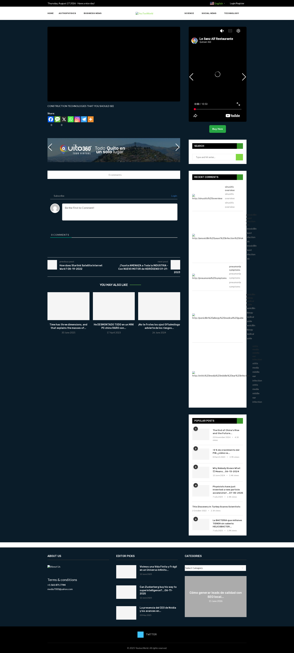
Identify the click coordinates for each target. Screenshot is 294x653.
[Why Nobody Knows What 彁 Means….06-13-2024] (200, 472)
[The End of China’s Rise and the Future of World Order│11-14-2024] (200, 434)
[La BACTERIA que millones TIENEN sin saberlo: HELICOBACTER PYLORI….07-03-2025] (200, 524)
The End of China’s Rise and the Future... (226, 432)
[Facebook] (51, 119)
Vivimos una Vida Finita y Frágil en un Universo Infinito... (158, 568)
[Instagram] (77, 119)
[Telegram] (84, 119)
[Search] (245, 13)
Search (239, 157)
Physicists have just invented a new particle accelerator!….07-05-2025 (228, 489)
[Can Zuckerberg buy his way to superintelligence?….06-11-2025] (126, 592)
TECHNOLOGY (231, 13)
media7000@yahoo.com (60, 589)
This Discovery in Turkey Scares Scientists (216, 506)
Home (50, 13)
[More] (91, 119)
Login (174, 195)
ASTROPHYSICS (67, 13)
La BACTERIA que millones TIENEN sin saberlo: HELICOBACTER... (227, 523)
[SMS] (57, 119)
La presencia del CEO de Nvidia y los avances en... (158, 609)
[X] (64, 119)
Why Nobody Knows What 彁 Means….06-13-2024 (226, 470)
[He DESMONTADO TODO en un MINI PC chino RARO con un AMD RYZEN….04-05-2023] (114, 306)
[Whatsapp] (71, 119)
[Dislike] (59, 124)
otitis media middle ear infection (257, 353)
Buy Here (217, 129)
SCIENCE (189, 13)
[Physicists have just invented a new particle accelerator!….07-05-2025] (200, 491)
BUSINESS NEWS (93, 13)
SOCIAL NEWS (209, 13)
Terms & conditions (62, 580)
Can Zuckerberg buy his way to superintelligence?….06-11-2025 (158, 590)
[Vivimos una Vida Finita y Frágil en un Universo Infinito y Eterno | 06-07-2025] (126, 572)
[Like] (48, 124)
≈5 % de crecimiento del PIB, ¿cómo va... (226, 451)
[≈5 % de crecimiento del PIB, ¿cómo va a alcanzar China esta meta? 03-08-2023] (200, 454)
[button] (177, 147)
